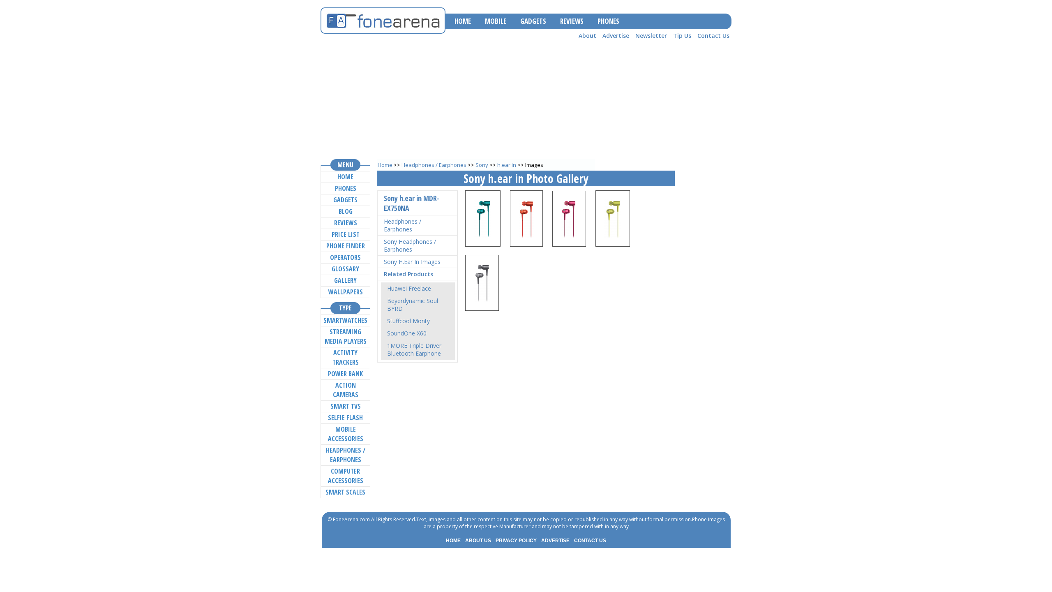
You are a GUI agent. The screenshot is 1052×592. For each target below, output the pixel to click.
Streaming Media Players (346, 336)
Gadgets (345, 199)
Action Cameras (345, 390)
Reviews (345, 222)
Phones (345, 188)
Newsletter (651, 35)
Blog (346, 211)
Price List (346, 234)
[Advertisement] (526, 99)
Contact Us (713, 35)
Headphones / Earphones (433, 165)
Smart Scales (345, 492)
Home (385, 165)
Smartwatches (345, 320)
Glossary (345, 268)
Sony (481, 165)
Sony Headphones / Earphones (410, 245)
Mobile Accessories (345, 434)
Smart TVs (345, 406)
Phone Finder (345, 245)
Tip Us (682, 35)
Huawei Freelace (409, 288)
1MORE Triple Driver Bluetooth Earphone (414, 349)
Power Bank (345, 373)
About (587, 35)
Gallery (345, 280)
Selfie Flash (345, 417)
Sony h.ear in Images (412, 262)
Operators (345, 257)
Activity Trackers (345, 357)
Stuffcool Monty (408, 321)
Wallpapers (345, 291)
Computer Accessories (345, 476)
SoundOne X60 (407, 333)
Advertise (615, 35)
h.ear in (506, 165)
